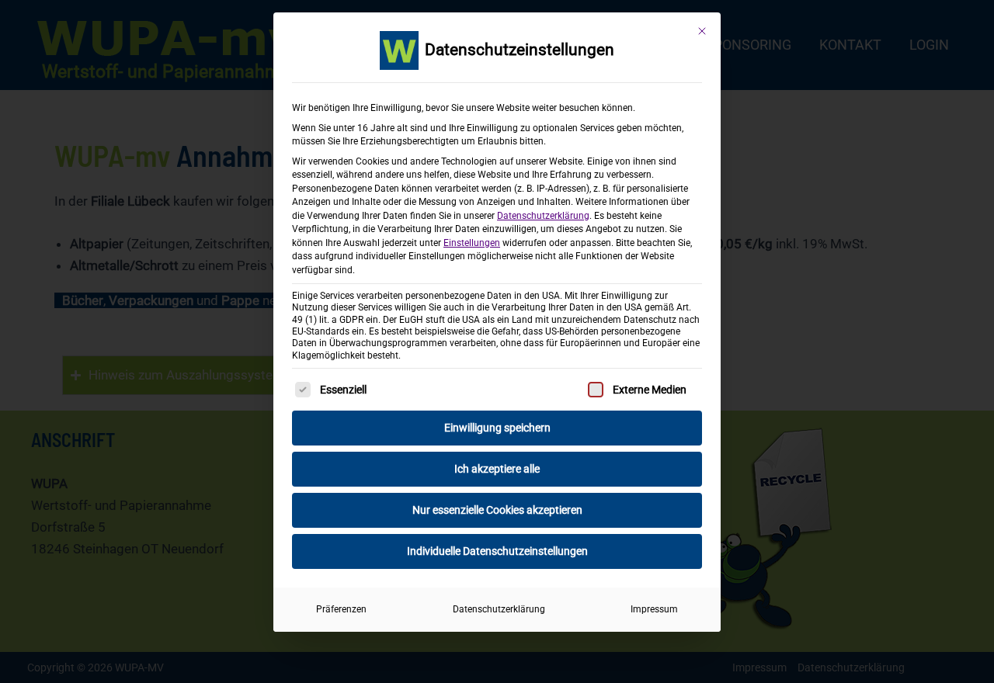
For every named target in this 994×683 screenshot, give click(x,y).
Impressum (654, 609)
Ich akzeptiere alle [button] (497, 469)
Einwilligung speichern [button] (497, 427)
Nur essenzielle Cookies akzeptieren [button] (497, 510)
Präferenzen (341, 609)
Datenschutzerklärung (543, 215)
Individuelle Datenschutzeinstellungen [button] (497, 551)
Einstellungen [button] (471, 242)
